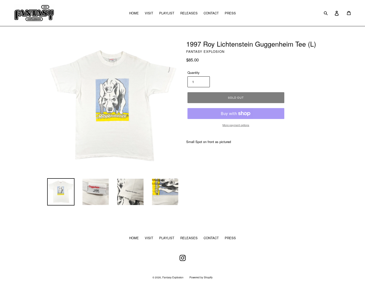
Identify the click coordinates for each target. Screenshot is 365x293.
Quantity (193, 72)
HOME (134, 13)
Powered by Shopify (201, 277)
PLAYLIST (166, 13)
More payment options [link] (235, 125)
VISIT (149, 13)
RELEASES (189, 13)
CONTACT (211, 13)
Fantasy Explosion (172, 277)
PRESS (230, 13)
